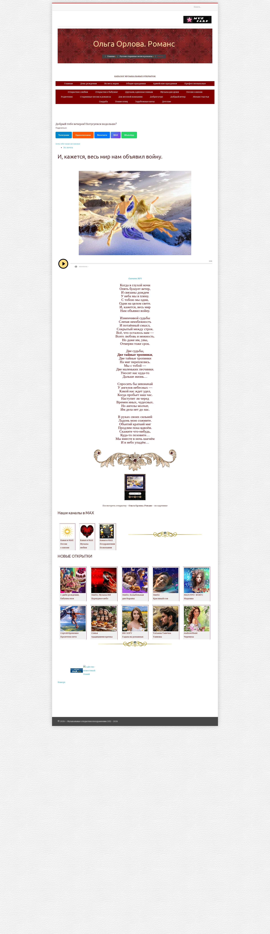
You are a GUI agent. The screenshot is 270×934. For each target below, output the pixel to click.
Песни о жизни (194, 92)
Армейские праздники (165, 83)
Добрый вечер (177, 97)
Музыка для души (169, 92)
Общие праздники (136, 83)
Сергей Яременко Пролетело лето (69, 635)
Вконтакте (102, 135)
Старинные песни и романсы (95, 97)
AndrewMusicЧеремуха (191, 635)
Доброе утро (156, 97)
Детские (166, 101)
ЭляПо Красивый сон (160, 597)
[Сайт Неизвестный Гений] (89, 670)
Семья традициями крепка (101, 635)
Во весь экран (111, 83)
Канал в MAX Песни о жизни (66, 544)
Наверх (61, 682)
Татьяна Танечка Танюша (162, 635)
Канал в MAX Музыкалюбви (86, 544)
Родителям (67, 97)
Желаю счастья (201, 97)
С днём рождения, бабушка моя (69, 597)
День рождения (88, 83)
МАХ (115, 135)
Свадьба (103, 101)
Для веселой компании (130, 97)
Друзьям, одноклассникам (139, 92)
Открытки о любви (78, 92)
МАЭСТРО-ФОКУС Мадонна (193, 597)
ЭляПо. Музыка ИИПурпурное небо (101, 597)
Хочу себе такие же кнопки (68, 144)
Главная (68, 83)
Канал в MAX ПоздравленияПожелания (107, 544)
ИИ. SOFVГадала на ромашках (132, 635)
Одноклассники (83, 135)
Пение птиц (121, 101)
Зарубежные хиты (145, 101)
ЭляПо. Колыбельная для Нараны (133, 597)
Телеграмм (63, 135)
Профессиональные (195, 83)
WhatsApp (129, 135)
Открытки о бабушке (106, 92)
